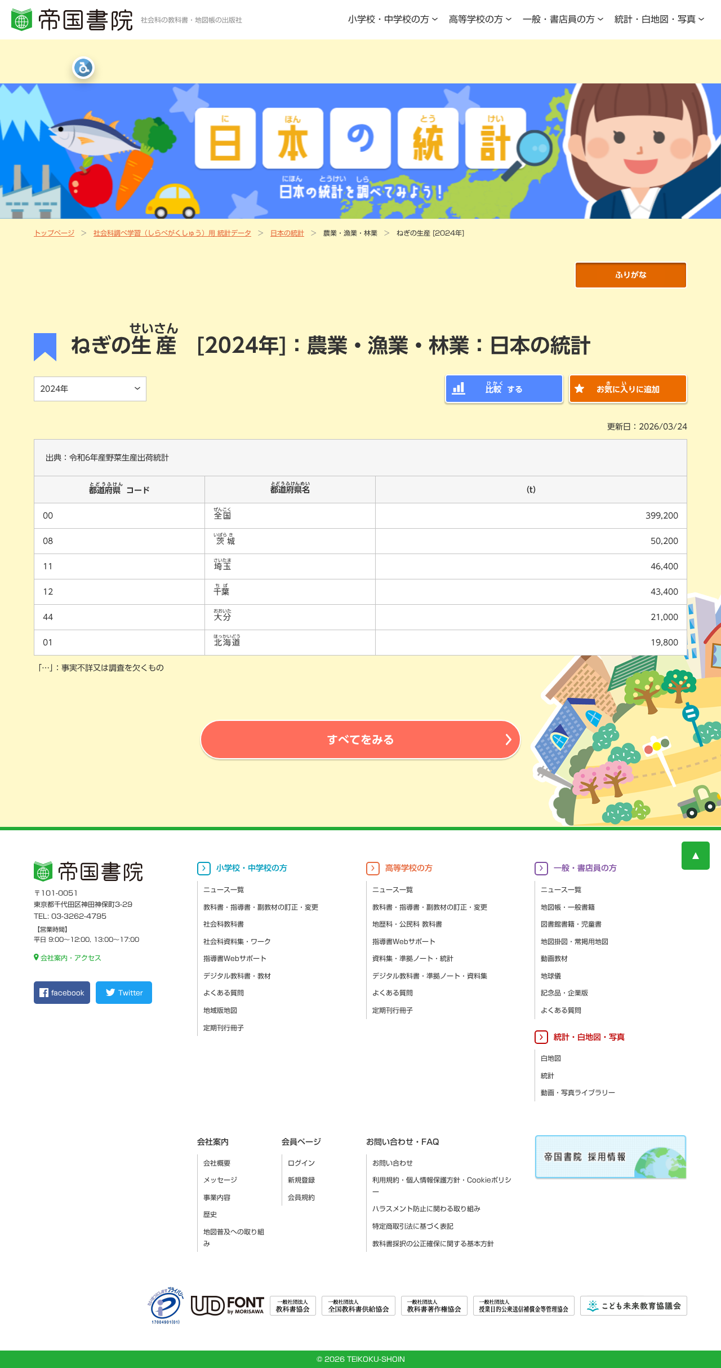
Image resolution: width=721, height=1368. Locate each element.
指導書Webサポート (234, 958)
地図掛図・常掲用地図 (574, 941)
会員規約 (301, 1197)
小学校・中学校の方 (388, 19)
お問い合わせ (392, 1162)
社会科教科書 (223, 923)
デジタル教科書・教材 (237, 975)
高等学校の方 (476, 19)
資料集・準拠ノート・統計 (412, 958)
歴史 (210, 1214)
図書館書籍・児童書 (571, 923)
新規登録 (301, 1179)
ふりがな (631, 275)
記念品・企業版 (564, 992)
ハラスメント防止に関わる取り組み (426, 1208)
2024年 (54, 389)
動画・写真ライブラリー (578, 1092)
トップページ (54, 232)
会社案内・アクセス (71, 957)
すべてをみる (360, 739)
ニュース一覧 (223, 889)
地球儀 (551, 975)
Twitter (130, 992)
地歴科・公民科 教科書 (407, 923)
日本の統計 (287, 232)
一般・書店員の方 (559, 19)
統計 (547, 1075)
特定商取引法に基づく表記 (412, 1226)
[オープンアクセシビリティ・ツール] (83, 67)
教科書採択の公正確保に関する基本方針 (433, 1243)
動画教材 (554, 958)
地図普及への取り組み (233, 1237)
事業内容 (216, 1197)
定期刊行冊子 (223, 1027)
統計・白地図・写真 (655, 19)
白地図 (551, 1058)
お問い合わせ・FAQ (402, 1142)
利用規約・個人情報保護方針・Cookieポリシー (441, 1185)
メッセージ (220, 1179)
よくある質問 (223, 992)
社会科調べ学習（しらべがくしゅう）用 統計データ (172, 232)
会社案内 (213, 1142)
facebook (67, 992)
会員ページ (301, 1142)
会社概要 (216, 1162)
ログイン (301, 1162)
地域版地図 (220, 1010)
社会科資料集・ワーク (237, 941)
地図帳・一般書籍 (568, 907)
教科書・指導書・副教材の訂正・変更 (260, 907)
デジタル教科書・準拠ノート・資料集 (429, 975)
